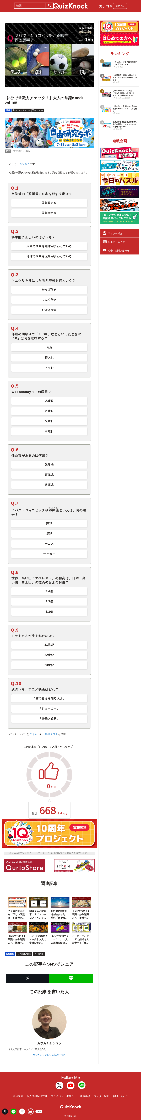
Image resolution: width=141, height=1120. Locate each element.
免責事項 (85, 1096)
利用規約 (18, 1096)
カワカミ (24, 164)
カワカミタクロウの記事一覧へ (49, 1054)
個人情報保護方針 (37, 1096)
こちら (33, 734)
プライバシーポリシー (64, 1096)
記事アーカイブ (116, 242)
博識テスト (51, 734)
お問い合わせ (120, 1096)
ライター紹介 (115, 233)
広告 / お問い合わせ (118, 250)
